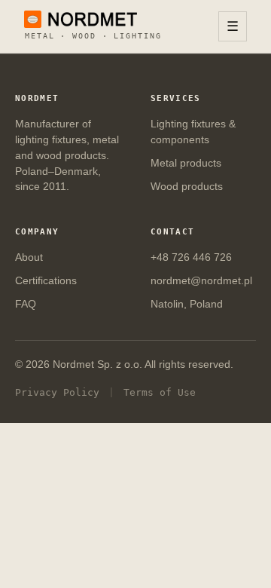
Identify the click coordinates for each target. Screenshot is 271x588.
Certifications (46, 280)
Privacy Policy (57, 392)
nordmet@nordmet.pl (201, 280)
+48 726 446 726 (191, 257)
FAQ (25, 304)
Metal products (186, 163)
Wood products (187, 186)
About (29, 257)
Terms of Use (159, 392)
